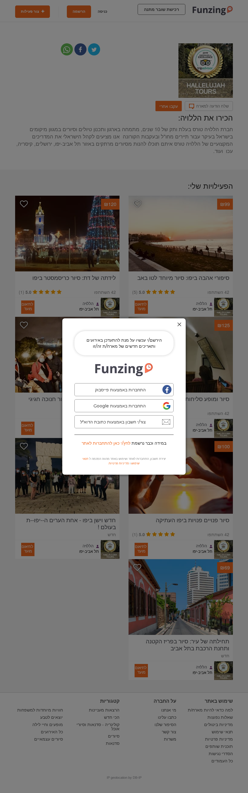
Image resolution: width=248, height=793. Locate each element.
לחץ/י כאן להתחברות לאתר (106, 443)
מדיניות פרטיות (119, 463)
